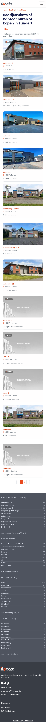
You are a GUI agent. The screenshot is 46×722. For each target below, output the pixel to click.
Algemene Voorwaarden (11, 691)
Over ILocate (6, 687)
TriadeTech (28, 720)
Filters (7, 29)
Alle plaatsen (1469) (9, 613)
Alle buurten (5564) (9, 571)
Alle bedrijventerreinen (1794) (12, 533)
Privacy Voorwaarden (10, 694)
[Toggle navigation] (42, 4)
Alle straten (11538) (8, 654)
